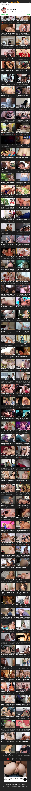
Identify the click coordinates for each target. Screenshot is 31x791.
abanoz (21, 308)
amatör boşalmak (23, 606)
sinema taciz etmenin (14, 606)
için (1, 59)
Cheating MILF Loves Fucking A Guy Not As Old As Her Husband (8, 704)
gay (24, 134)
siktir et (18, 96)
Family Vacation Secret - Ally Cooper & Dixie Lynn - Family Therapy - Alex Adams (23, 294)
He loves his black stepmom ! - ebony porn (23, 306)
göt (8, 146)
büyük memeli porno (8, 22)
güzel (5, 146)
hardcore (6, 34)
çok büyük (24, 34)
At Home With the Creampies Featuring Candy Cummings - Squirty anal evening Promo (23, 679)
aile (1, 258)
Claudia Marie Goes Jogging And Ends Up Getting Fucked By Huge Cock (23, 754)
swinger (9, 594)
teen (17, 84)
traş (29, 743)
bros (30, 444)
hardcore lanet (6, 84)
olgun (17, 320)
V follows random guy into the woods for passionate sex (8, 33)
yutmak (6, 246)
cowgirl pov (21, 221)
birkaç (4, 444)
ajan (2, 556)
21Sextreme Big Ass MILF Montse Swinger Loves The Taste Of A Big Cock (23, 505)
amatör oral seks (6, 208)
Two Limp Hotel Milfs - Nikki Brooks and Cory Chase (8, 542)
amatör (5, 72)
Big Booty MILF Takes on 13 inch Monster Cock (8, 306)
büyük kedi (11, 569)
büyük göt (12, 221)
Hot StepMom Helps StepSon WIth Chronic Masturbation (23, 567)
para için (3, 693)
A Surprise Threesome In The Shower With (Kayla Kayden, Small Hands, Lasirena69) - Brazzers (23, 741)
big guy (6, 308)
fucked (17, 457)
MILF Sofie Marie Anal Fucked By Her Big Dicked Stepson (23, 244)
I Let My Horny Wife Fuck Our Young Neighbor (8, 592)
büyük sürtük (8, 457)
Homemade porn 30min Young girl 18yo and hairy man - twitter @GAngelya (23, 157)
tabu (26, 221)
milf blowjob (7, 295)
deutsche (18, 59)
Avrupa (14, 556)
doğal (14, 333)
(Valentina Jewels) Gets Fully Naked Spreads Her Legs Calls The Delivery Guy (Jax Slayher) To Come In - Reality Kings (8, 567)
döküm (24, 581)
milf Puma (6, 283)
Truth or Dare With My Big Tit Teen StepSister (23, 493)
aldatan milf (6, 668)
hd (9, 743)
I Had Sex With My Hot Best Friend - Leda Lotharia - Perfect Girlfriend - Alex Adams (8, 418)
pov (20, 382)
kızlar (2, 631)
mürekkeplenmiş (5, 159)
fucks (2, 134)
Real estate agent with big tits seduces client (8, 555)
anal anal (4, 656)
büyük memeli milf (7, 544)
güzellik (2, 755)
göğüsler (27, 134)
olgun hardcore (6, 196)
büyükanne (3, 407)
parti (29, 333)
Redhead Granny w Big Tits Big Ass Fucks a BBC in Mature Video (8, 170)
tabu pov (12, 109)
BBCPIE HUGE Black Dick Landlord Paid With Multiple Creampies (8, 741)
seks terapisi (24, 295)
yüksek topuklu (9, 345)
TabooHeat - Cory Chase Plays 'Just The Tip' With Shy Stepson (8, 430)
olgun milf (20, 171)
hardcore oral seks (20, 444)
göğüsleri (12, 96)
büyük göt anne (27, 631)
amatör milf (23, 208)
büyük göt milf (6, 507)
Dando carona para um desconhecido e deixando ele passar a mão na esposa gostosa (8, 443)
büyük (12, 208)
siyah (17, 308)
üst (5, 730)
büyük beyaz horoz (13, 246)
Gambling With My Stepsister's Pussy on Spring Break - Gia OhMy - (23, 368)
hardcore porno (22, 544)
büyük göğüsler (22, 47)
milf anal (13, 395)
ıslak (5, 183)
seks (22, 370)
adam (2, 34)
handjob (23, 357)
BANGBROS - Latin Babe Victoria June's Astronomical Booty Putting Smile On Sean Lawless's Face (8, 480)
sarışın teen (11, 755)
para (13, 457)
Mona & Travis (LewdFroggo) (23, 430)
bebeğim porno (10, 631)
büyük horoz (22, 121)
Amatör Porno (22, 718)
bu (24, 420)
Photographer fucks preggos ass (8, 505)
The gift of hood (20, 629)
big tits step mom (26, 382)
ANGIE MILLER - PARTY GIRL (23, 542)
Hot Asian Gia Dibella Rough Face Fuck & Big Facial (8, 120)
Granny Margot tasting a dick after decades (23, 194)
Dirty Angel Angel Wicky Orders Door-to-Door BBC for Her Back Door (8, 58)
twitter (21, 159)
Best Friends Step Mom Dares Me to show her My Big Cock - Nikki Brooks (23, 555)
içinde (17, 382)
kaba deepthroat (11, 121)
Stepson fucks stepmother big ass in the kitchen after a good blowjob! (8, 132)
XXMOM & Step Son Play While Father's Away (8, 517)
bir (1, 84)
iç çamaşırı (12, 283)
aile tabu (26, 370)
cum (17, 432)
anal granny (25, 196)
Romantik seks (14, 357)
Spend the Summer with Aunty (8, 107)
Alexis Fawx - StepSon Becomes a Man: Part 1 (23, 219)
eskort (22, 755)
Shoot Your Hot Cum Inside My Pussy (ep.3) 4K (8, 368)
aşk (1, 22)
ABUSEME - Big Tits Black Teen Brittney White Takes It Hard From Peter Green (23, 82)
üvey (2, 270)
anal (17, 47)
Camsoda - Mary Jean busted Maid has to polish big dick (23, 107)
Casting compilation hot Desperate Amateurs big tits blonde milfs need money (8, 455)
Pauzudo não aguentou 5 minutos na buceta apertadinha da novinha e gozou (8, 319)
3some (2, 395)
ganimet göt (7, 482)
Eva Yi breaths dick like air (22, 592)
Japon (10, 34)
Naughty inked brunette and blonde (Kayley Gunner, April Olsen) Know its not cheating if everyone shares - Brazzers (8, 157)
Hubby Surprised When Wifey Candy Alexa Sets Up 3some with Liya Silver (8, 393)
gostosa (9, 444)
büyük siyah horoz (8, 681)
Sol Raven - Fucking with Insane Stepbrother (8, 343)
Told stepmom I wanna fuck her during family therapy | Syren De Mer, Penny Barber (8, 219)
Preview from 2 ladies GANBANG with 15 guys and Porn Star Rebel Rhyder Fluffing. (8, 654)
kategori (14, 784)
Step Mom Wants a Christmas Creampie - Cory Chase (23, 480)
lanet (5, 121)
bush (27, 444)
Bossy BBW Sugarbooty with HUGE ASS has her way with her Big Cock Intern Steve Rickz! (23, 257)
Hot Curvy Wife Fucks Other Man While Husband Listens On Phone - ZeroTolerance (23, 654)
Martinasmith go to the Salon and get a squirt (8, 468)
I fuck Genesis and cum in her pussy (23, 95)
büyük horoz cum (7, 556)
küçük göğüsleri (14, 531)
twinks (2, 47)
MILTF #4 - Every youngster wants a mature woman (23, 319)
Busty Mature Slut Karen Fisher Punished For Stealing (23, 704)
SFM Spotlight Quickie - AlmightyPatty (23, 517)
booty (14, 519)
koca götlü (27, 755)
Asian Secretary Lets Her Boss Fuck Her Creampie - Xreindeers (8, 70)
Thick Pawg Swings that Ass (23, 145)
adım (2, 183)
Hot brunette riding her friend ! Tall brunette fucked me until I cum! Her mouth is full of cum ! (8, 617)
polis (20, 183)
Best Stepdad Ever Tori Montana (8, 642)
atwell (26, 420)
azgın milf (13, 295)
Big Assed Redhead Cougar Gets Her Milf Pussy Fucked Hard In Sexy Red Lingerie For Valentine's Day (8, 281)
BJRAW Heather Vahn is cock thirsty (8, 716)
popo (3, 345)
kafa (8, 171)
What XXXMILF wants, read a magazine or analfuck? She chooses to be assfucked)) (23, 207)
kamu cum (9, 183)
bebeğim (18, 730)
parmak (5, 469)
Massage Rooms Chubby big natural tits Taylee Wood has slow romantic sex (8, 356)
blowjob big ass (25, 183)
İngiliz (11, 196)
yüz (17, 743)
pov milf (8, 109)
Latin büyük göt (6, 320)
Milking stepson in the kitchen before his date (8, 269)
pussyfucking (24, 407)
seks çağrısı (8, 693)
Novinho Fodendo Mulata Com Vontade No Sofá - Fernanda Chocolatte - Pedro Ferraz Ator (23, 716)
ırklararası (21, 84)
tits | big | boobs (25, 519)
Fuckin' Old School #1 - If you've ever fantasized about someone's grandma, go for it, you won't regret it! (8, 406)
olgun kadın (24, 59)
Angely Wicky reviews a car (23, 617)
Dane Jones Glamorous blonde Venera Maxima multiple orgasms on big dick (23, 281)
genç (4, 370)
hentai (27, 270)
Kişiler (19, 784)
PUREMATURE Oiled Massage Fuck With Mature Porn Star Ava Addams (23, 530)
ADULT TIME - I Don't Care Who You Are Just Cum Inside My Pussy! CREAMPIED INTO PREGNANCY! (8, 493)
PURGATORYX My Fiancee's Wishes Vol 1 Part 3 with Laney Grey (23, 691)
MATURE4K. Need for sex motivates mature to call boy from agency (8, 691)
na (1, 320)
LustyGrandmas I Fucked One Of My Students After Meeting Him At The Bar (23, 170)
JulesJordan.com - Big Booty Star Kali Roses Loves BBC (8, 95)
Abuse (23, 784)
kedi (2, 72)
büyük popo (7, 134)
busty (19, 531)
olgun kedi (25, 345)
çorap (2, 283)
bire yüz (3, 96)
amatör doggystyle (10, 420)
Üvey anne (3, 221)
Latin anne (22, 457)
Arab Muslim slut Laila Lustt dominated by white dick (8, 244)
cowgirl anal (10, 656)
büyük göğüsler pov (8, 258)
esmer (2, 618)
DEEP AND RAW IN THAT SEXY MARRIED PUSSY (23, 232)
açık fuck (21, 320)
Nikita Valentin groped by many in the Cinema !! (8, 604)
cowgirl (24, 109)
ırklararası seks (9, 494)
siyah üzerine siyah (9, 643)
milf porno (20, 631)
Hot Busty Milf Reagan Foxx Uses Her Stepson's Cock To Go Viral (8, 45)
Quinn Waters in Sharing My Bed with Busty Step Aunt (8, 580)
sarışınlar (7, 96)
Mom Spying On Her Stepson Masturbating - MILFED (8, 667)
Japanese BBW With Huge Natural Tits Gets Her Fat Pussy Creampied (23, 45)
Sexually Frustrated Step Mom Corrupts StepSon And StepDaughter (8, 381)
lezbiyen (12, 159)
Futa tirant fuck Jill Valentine (23, 269)
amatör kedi (7, 705)
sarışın (17, 208)
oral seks (12, 84)
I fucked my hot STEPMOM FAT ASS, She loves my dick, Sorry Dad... (23, 455)
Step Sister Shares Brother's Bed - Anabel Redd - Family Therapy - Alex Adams (23, 468)
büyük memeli (19, 22)
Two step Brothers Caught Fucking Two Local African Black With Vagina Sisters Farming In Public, (8, 182)
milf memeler (23, 569)
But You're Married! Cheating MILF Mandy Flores (23, 642)
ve (1, 196)
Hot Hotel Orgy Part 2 (21, 70)
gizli (19, 643)
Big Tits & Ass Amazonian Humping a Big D (8, 232)
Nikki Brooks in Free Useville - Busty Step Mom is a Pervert (23, 381)
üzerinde (18, 370)
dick (21, 109)
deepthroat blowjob (23, 432)
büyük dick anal (27, 681)
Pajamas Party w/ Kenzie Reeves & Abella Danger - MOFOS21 (23, 331)
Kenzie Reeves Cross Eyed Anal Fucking (8, 530)
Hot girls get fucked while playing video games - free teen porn (8, 629)
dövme (4, 233)
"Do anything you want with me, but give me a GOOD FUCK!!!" (8, 207)
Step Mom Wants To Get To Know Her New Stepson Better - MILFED (8, 294)
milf (4, 59)
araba (17, 618)
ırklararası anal (19, 233)
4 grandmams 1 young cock (23, 120)
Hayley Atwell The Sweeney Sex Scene (23, 418)
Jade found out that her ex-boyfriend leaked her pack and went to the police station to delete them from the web (23, 182)
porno (17, 159)
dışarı (17, 183)
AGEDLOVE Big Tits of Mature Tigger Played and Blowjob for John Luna (8, 194)
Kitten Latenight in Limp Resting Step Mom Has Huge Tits (23, 20)
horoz (17, 121)
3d (16, 519)
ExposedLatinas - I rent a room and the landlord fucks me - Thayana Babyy (8, 82)
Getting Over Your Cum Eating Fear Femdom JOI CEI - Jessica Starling (23, 604)
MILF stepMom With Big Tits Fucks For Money (8, 257)
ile (1, 208)
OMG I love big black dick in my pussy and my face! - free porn (8, 20)
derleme (3, 457)
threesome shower (23, 743)
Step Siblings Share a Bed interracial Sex (23, 356)
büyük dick (11, 270)
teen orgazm (19, 134)
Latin (2, 469)
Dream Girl (3, 331)
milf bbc (26, 233)
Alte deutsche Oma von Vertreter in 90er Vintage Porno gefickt (23, 58)
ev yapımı (5, 270)
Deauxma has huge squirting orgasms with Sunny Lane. (23, 132)
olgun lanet (22, 395)
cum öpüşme (26, 96)
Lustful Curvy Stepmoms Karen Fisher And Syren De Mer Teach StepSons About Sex (23, 667)
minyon (20, 594)
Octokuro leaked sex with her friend (8, 145)
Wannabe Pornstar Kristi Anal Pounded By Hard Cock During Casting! (23, 580)
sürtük (2, 246)
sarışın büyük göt (23, 333)
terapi (7, 221)
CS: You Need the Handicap (23, 729)
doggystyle (7, 47)
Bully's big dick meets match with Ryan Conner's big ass (8, 679)
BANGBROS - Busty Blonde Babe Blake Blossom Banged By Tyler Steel (23, 443)
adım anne (26, 22)
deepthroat (23, 258)
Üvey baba (18, 34)
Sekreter (9, 72)
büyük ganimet (14, 134)
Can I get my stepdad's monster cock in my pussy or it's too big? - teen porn (23, 33)
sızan (2, 146)
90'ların (29, 59)
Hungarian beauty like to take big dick (8, 754)
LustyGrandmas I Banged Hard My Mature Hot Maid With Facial (23, 343)
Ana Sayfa (8, 784)
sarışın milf (7, 581)
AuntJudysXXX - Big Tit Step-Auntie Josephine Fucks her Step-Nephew (23, 393)
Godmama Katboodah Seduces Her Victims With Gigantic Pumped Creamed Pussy (23, 406)
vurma (4, 432)
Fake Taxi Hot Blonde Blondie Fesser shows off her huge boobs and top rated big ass (8, 729)
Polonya (18, 109)
